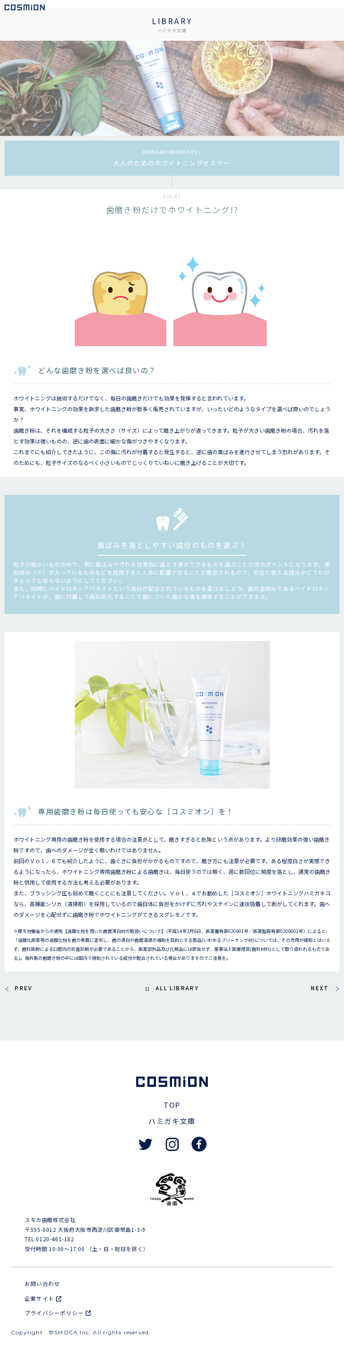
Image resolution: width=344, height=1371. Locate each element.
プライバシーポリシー (55, 1312)
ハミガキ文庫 (172, 1121)
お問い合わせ (42, 1283)
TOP (172, 1104)
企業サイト (40, 1298)
